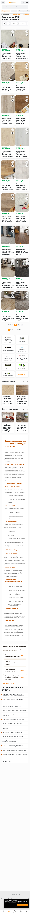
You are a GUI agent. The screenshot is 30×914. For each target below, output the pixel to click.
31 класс (14, 23)
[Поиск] (4, 7)
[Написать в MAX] (27, 2)
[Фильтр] (8, 23)
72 (21, 324)
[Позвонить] (23, 2)
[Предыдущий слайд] (24, 382)
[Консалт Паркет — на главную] (13, 2)
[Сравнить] (12, 35)
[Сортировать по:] (4, 23)
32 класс (22, 23)
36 (18, 324)
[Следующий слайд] (27, 382)
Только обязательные (10, 904)
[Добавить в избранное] (12, 31)
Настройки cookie (8, 906)
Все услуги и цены (8, 683)
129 (19, 329)
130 (21, 329)
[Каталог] (3, 2)
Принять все (22, 904)
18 (15, 324)
